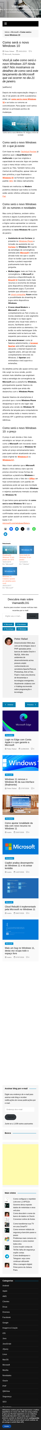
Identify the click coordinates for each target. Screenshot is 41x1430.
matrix (9, 832)
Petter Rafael (9, 51)
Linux (5, 1354)
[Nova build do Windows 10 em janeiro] (26, 550)
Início (7, 32)
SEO (4, 1402)
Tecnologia (9, 629)
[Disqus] (20, 993)
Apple (5, 1291)
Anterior (10, 705)
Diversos (6, 1312)
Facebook (7, 1317)
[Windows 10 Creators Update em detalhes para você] (10, 571)
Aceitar (6, 1426)
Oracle (5, 1381)
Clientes (6, 1301)
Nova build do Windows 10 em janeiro (25, 557)
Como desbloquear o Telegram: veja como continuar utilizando (21, 1258)
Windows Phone (26, 241)
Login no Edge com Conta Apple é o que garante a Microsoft (18, 742)
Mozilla (5, 1370)
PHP (4, 1386)
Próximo (30, 705)
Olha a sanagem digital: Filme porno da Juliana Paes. (22, 1267)
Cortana (11, 247)
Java (4, 1338)
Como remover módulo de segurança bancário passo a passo (24, 1232)
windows (22, 629)
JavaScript (7, 1344)
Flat (4, 196)
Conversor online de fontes (24, 1219)
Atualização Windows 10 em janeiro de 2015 (8, 557)
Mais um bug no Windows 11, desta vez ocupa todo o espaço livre (20, 951)
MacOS (6, 1360)
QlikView (6, 1391)
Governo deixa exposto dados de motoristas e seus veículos (24, 1207)
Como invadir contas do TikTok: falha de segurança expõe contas (24, 1250)
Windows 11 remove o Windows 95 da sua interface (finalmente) (19, 782)
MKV (11, 181)
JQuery (5, 1349)
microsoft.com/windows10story (16, 523)
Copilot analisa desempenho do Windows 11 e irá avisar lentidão (19, 865)
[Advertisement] (20, 1164)
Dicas (5, 1307)
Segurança (7, 1396)
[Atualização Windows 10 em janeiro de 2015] (10, 550)
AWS (5, 1296)
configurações (34, 1418)
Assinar (32, 616)
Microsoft (14, 32)
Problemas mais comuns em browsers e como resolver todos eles (24, 1241)
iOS (4, 1333)
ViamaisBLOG (21, 6)
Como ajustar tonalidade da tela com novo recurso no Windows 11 (19, 826)
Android (6, 1286)
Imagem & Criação (10, 1328)
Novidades (16, 54)
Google (5, 1323)
